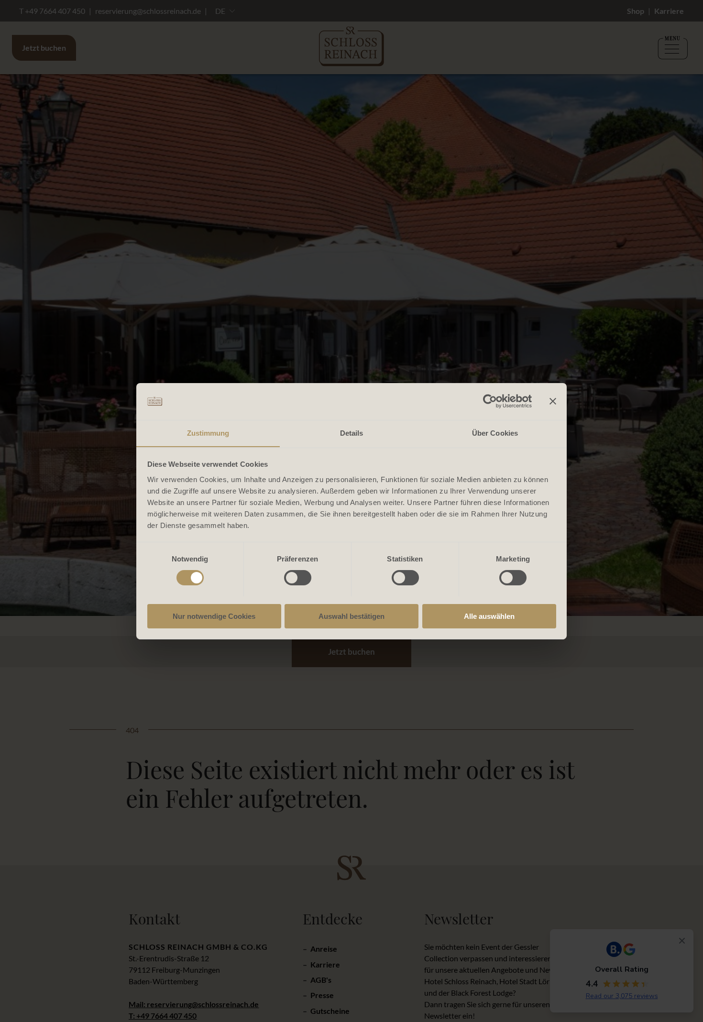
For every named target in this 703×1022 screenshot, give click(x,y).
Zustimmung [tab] (208, 433)
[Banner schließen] (552, 401)
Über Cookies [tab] (495, 433)
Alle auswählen (489, 616)
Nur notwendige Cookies (214, 616)
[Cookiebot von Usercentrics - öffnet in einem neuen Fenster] (490, 401)
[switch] (297, 577)
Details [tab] (351, 433)
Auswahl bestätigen (351, 616)
